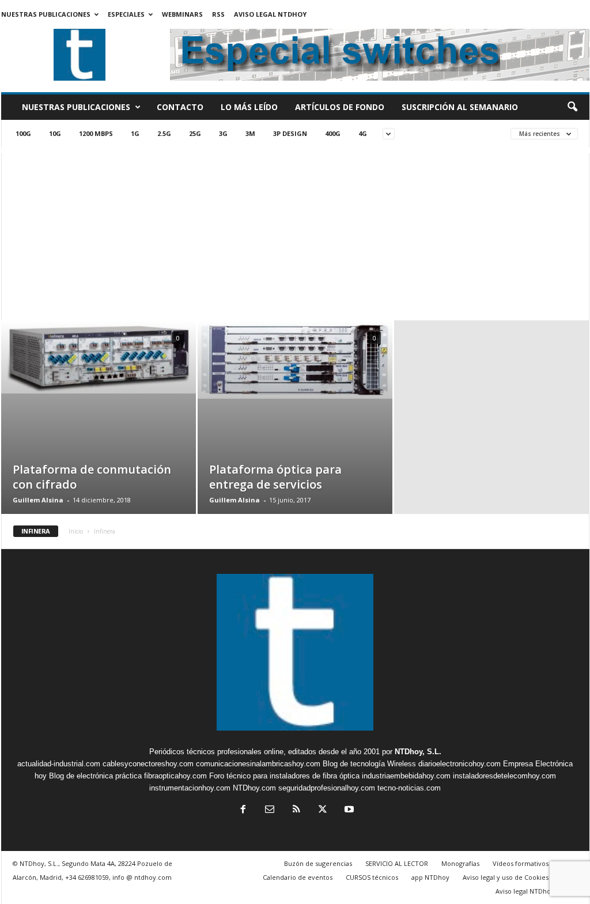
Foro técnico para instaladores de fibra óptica (284, 775)
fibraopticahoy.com (175, 775)
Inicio (76, 531)
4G (362, 133)
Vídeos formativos (521, 863)
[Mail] (269, 810)
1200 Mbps (96, 133)
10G (55, 133)
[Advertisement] (295, 234)
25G (195, 133)
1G (135, 133)
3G (223, 133)
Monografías (460, 863)
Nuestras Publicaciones (45, 14)
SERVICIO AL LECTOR (396, 863)
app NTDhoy (430, 877)
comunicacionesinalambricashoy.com (258, 763)
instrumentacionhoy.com (189, 788)
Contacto (180, 106)
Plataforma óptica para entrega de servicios (275, 477)
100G (23, 133)
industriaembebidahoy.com (406, 775)
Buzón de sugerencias (318, 863)
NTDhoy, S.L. (418, 751)
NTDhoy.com (254, 788)
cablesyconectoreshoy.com (148, 763)
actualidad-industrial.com (58, 763)
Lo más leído (249, 106)
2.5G (164, 133)
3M (250, 133)
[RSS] (296, 810)
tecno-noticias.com (409, 788)
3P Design (290, 133)
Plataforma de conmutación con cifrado (92, 477)
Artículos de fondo (339, 106)
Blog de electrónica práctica (95, 775)
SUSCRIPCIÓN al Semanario (460, 106)
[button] (572, 107)
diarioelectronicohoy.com (459, 763)
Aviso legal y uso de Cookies (506, 877)
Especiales (126, 14)
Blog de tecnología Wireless (369, 763)
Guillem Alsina (38, 500)
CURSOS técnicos (372, 877)
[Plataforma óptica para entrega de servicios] (295, 359)
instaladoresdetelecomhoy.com (504, 775)
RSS (218, 14)
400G (333, 133)
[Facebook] (243, 810)
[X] (322, 810)
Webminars (182, 14)
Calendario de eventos (297, 877)
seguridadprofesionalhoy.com (326, 788)
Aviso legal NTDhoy (270, 14)
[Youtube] (348, 810)
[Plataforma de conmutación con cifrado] (98, 357)
